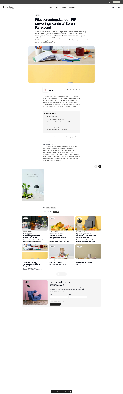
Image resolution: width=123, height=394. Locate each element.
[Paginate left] (95, 166)
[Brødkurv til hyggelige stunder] (88, 254)
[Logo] (8, 7)
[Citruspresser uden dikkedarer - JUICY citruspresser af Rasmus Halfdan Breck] (61, 229)
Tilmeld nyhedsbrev (55, 304)
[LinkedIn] (70, 90)
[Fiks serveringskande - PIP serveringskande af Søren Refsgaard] (35, 257)
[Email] (76, 90)
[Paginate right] (99, 166)
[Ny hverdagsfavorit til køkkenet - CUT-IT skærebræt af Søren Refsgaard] (88, 229)
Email (70, 294)
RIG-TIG (51, 90)
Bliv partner (116, 2)
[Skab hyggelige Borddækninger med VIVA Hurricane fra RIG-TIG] (35, 229)
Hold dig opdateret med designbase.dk (60, 391)
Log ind (109, 2)
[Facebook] (68, 90)
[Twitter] (73, 90)
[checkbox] (50, 300)
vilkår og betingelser (77, 299)
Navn (51, 294)
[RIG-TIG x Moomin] (61, 254)
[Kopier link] (79, 89)
